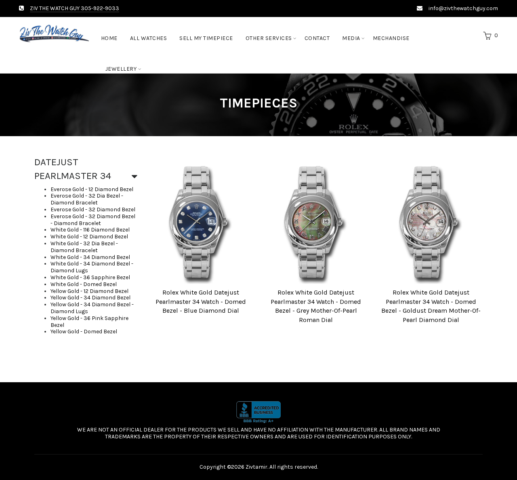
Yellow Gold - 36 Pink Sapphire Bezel (89, 321)
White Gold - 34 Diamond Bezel (90, 257)
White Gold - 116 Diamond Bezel (90, 229)
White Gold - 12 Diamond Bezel (89, 236)
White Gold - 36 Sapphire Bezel (90, 277)
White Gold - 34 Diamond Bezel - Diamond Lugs (91, 267)
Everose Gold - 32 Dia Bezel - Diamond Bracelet (86, 199)
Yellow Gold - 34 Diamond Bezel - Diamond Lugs (92, 308)
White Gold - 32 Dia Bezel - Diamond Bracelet (84, 247)
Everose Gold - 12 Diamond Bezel (91, 189)
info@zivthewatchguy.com (463, 8)
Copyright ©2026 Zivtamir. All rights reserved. (259, 466)
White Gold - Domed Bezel (83, 284)
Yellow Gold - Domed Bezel (83, 331)
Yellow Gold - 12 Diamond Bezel (89, 291)
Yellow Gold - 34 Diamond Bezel (90, 297)
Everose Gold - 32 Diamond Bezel (92, 209)
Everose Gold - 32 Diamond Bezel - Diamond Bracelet (92, 220)
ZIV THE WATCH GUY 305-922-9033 (74, 8)
